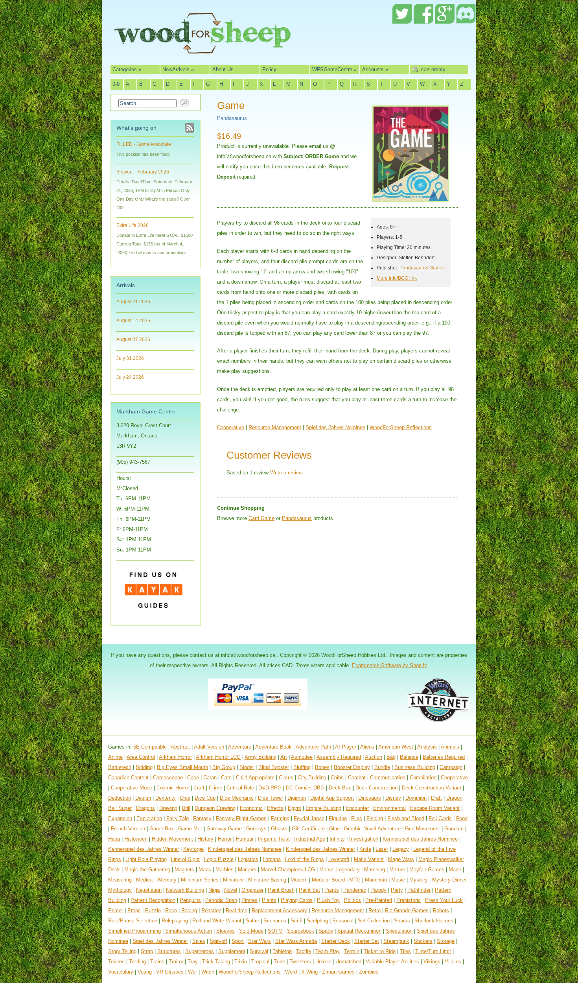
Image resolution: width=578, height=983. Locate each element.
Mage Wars (401, 859)
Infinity (337, 839)
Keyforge (193, 849)
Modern (299, 880)
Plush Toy (328, 900)
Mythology (120, 890)
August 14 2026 (133, 320)
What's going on (136, 128)
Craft (198, 788)
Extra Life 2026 (132, 225)
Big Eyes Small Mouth (182, 767)
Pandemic (354, 890)
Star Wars (259, 941)
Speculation (399, 931)
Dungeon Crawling (215, 808)
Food (462, 818)
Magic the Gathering (147, 869)
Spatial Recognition (359, 931)
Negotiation (149, 890)
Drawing (168, 808)
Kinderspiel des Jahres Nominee (245, 849)
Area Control (141, 757)
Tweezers (300, 962)
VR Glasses (170, 972)
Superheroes (199, 951)
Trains (157, 962)
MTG (355, 880)
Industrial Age (309, 839)
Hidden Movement (172, 839)
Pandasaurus (232, 118)
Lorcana (272, 859)
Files (356, 818)
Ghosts (279, 829)
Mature (397, 869)
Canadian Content (128, 777)
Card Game (261, 518)
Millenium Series (200, 880)
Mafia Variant (369, 859)
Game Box (161, 829)
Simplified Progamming (134, 931)
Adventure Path (313, 747)
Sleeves (225, 931)
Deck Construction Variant (431, 788)
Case (193, 777)
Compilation (423, 777)
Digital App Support (332, 798)
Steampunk (396, 941)
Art (283, 757)
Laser (382, 849)
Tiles (405, 951)
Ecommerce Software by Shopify (389, 665)
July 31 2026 (130, 358)
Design (143, 798)
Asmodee (302, 757)
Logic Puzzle (219, 859)
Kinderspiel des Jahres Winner (320, 849)
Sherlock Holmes (433, 921)
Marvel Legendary (339, 869)
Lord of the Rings (304, 859)
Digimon (296, 798)
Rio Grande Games (407, 910)
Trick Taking (216, 962)
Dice (185, 798)
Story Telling (122, 951)
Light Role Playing (146, 859)
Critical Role (240, 788)
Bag (391, 757)
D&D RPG (270, 788)
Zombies (369, 972)
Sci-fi (296, 921)
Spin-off (218, 941)
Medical (145, 880)
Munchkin (376, 880)
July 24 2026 (130, 377)
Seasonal (342, 921)
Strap (147, 951)
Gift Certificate (308, 829)
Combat (357, 777)
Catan (210, 777)
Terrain (351, 951)
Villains (453, 962)
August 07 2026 (133, 339)
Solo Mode (251, 931)
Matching (374, 869)
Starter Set (366, 941)
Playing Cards (297, 900)
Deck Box (340, 788)
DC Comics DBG (305, 788)
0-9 (116, 84)
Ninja (214, 890)
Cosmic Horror (172, 788)
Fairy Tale (177, 818)
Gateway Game (224, 829)
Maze (455, 869)
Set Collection (374, 921)
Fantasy (202, 818)
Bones (322, 767)
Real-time (236, 910)
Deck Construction (376, 788)
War (192, 972)
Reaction (211, 910)
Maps (205, 869)
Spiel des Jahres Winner (160, 941)
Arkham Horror (175, 757)
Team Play (327, 951)
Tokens (116, 962)
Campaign (451, 767)
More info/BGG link (397, 277)
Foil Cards (440, 818)
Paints (331, 890)
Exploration (149, 818)
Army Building (260, 757)
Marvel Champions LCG (288, 869)
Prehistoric (408, 900)
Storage (446, 941)
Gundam (454, 829)
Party (397, 890)
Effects (275, 808)
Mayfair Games (426, 869)
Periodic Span (221, 900)
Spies (198, 941)
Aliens (367, 747)
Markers (247, 869)
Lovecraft (339, 859)
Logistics (248, 859)
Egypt (294, 808)
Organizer (252, 890)
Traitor (176, 962)
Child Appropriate (255, 777)
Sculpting (317, 921)
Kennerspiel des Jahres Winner (143, 849)
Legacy (400, 849)
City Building (312, 777)
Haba (114, 839)
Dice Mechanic (237, 798)
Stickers (423, 941)
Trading (137, 962)
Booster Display (352, 767)
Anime (115, 757)
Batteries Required (444, 757)
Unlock (323, 962)
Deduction (119, 798)
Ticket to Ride (380, 951)
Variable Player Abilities (392, 962)
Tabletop (282, 951)
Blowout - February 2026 (142, 172)
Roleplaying (175, 921)
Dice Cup (205, 798)
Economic (251, 808)
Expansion (120, 818)
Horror (225, 839)
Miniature (233, 880)
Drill (186, 808)
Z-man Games (338, 972)
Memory (167, 880)
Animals (450, 747)
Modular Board (328, 880)
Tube (279, 962)
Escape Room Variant (435, 808)
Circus (286, 777)
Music (398, 880)
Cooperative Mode (131, 788)
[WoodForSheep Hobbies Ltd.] (202, 48)
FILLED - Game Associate (143, 144)
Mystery (418, 880)
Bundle (382, 767)
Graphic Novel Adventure (372, 829)
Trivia (240, 962)
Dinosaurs (369, 798)
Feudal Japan (309, 818)
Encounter (357, 808)
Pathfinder (419, 890)
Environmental (389, 808)
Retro (374, 910)
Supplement (231, 951)
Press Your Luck (444, 900)
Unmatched (348, 962)
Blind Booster (273, 767)
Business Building (414, 767)
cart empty (433, 69)
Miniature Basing (267, 880)
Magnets (184, 869)
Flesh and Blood (405, 818)
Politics (352, 900)
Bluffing (302, 767)
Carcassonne (168, 777)
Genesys (256, 829)
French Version (128, 829)
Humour (245, 839)
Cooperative (230, 427)
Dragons (145, 808)
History (205, 839)
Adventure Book (273, 747)
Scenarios (274, 921)
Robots (441, 910)
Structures (169, 951)
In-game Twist (274, 839)
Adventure (239, 747)
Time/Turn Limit (433, 951)
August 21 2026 (133, 301)
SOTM (275, 931)
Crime (215, 788)
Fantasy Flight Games (241, 818)
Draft (436, 798)
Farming (280, 818)
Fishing (374, 818)
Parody (378, 890)
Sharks (402, 921)
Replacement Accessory (279, 910)
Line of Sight (185, 859)
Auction (373, 757)
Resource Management (275, 427)
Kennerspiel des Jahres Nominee (420, 839)
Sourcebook (300, 931)
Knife (365, 849)
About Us (223, 69)
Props (134, 910)
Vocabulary (120, 972)
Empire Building (323, 808)
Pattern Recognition (153, 900)
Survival (259, 951)
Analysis (427, 747)
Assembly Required (339, 757)
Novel (230, 890)
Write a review (286, 473)
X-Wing (309, 972)
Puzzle (153, 910)
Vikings (431, 962)
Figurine (338, 818)
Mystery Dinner (449, 880)
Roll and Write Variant (216, 921)
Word (291, 972)
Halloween (135, 839)
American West (395, 747)
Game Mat (190, 829)
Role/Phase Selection (132, 921)
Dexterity (165, 798)
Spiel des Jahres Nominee (335, 427)
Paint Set (309, 890)
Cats (226, 777)
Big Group (223, 767)
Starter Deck (335, 941)
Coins (337, 777)
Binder (246, 767)
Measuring (120, 880)
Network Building (185, 890)
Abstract (180, 747)
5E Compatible (150, 747)
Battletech (119, 767)
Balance (409, 757)
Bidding (144, 767)
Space (325, 931)
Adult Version (209, 747)
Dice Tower (270, 798)
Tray (193, 962)
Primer (115, 910)
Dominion (416, 798)
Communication (387, 777)
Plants (269, 900)
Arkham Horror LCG (218, 757)
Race (171, 910)
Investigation (363, 839)
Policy (269, 69)
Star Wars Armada (296, 941)
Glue (334, 829)
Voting (145, 972)
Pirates (249, 900)
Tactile (303, 951)
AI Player (345, 747)
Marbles (224, 869)
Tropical (260, 962)
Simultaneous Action (188, 931)
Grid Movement (422, 829)
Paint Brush (281, 890)
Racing (189, 910)
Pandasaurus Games (422, 267)
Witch (207, 972)
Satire (252, 921)
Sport (238, 941)
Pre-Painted (378, 900)
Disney (393, 798)
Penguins (190, 900)
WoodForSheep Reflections (401, 427)
